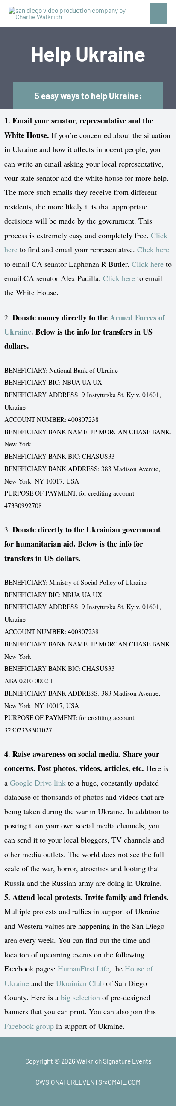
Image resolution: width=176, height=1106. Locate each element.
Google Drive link (38, 782)
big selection (80, 997)
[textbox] (88, 339)
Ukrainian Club (80, 983)
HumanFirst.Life (83, 968)
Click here (153, 249)
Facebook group (29, 1026)
